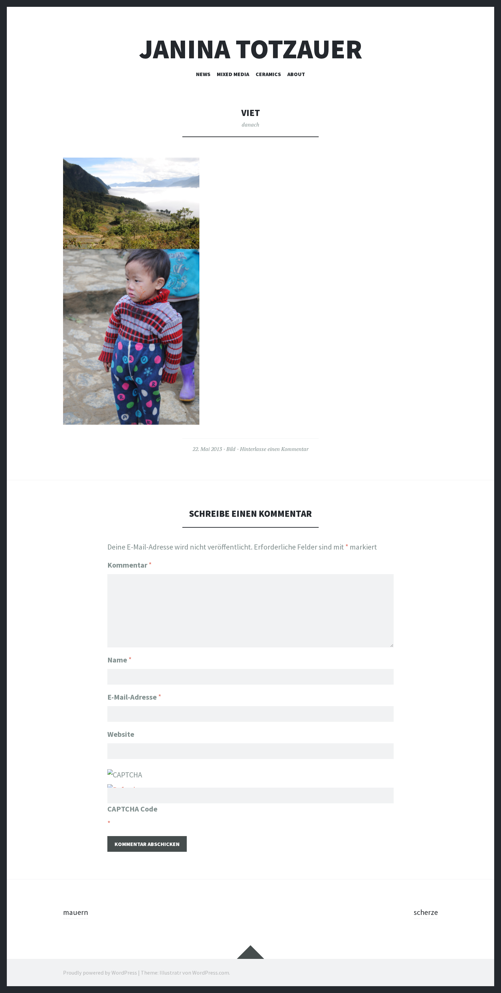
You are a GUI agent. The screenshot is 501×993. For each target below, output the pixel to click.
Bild (231, 449)
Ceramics (268, 74)
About (296, 74)
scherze (426, 912)
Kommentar (129, 565)
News (203, 74)
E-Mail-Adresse (134, 697)
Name (119, 660)
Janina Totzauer (250, 49)
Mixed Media (233, 74)
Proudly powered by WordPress (100, 972)
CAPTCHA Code (132, 809)
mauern (75, 912)
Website (120, 734)
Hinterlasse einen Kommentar (274, 449)
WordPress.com (210, 972)
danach (250, 124)
